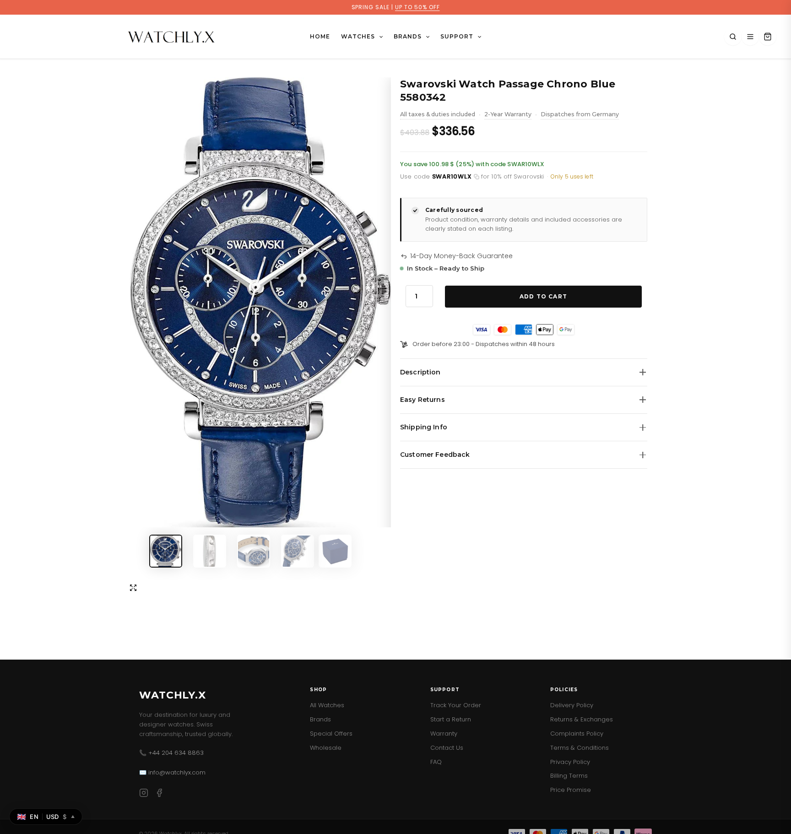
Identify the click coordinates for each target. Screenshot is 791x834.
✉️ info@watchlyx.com (172, 772)
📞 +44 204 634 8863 (171, 752)
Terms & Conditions (579, 747)
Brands (320, 719)
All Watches (327, 705)
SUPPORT (456, 36)
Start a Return (450, 719)
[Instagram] (143, 794)
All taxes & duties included (437, 115)
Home (320, 36)
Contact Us (446, 747)
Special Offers (331, 733)
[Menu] (750, 36)
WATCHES (358, 36)
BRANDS (408, 36)
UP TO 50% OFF (417, 7)
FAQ (436, 762)
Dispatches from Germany (580, 115)
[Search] (733, 36)
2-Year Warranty (507, 115)
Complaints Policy (576, 733)
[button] (379, 36)
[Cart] (767, 36)
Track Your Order (455, 705)
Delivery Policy (571, 705)
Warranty (443, 733)
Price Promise (570, 789)
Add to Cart (543, 296)
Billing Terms (569, 775)
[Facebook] (159, 794)
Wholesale (325, 747)
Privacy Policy (570, 762)
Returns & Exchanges (581, 719)
